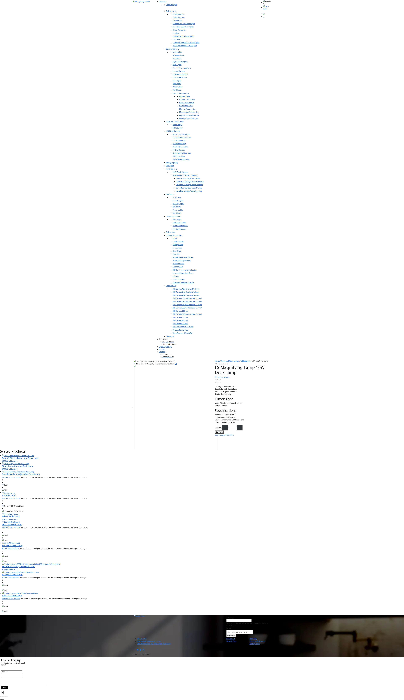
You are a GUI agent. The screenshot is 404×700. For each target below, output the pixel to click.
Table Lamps (245, 361)
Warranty (253, 638)
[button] (267, 2)
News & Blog (231, 641)
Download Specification (224, 435)
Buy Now (219, 432)
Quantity (218, 428)
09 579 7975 (142, 638)
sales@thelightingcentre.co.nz (149, 641)
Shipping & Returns (257, 641)
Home (217, 361)
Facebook (230, 617)
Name (3, 665)
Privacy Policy (255, 644)
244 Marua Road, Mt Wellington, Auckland (154, 644)
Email (228, 628)
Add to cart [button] (13, 461)
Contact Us (230, 638)
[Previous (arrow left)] (1, 699)
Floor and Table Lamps (230, 361)
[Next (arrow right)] (3, 699)
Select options (14, 477)
